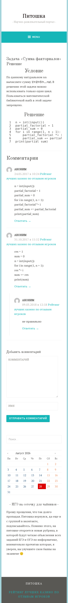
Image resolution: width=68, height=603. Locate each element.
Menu (36, 37)
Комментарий (17, 359)
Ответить (20, 221)
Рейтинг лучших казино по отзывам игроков (36, 309)
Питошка (34, 15)
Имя (11, 405)
